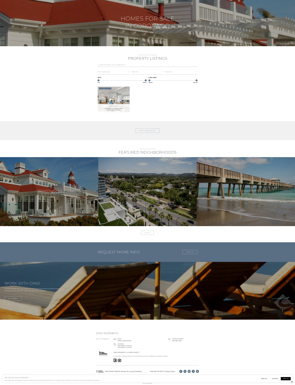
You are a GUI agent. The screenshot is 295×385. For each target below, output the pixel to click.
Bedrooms (168, 72)
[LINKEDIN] (189, 371)
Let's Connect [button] (13, 298)
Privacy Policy (169, 371)
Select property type (104, 72)
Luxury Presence (135, 371)
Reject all (264, 378)
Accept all (286, 378)
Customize (275, 378)
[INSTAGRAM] (185, 371)
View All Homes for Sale (147, 130)
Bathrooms (134, 72)
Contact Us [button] (190, 252)
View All (147, 232)
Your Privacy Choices (147, 383)
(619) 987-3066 (177, 340)
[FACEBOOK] (180, 371)
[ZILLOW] (197, 371)
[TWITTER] (193, 371)
